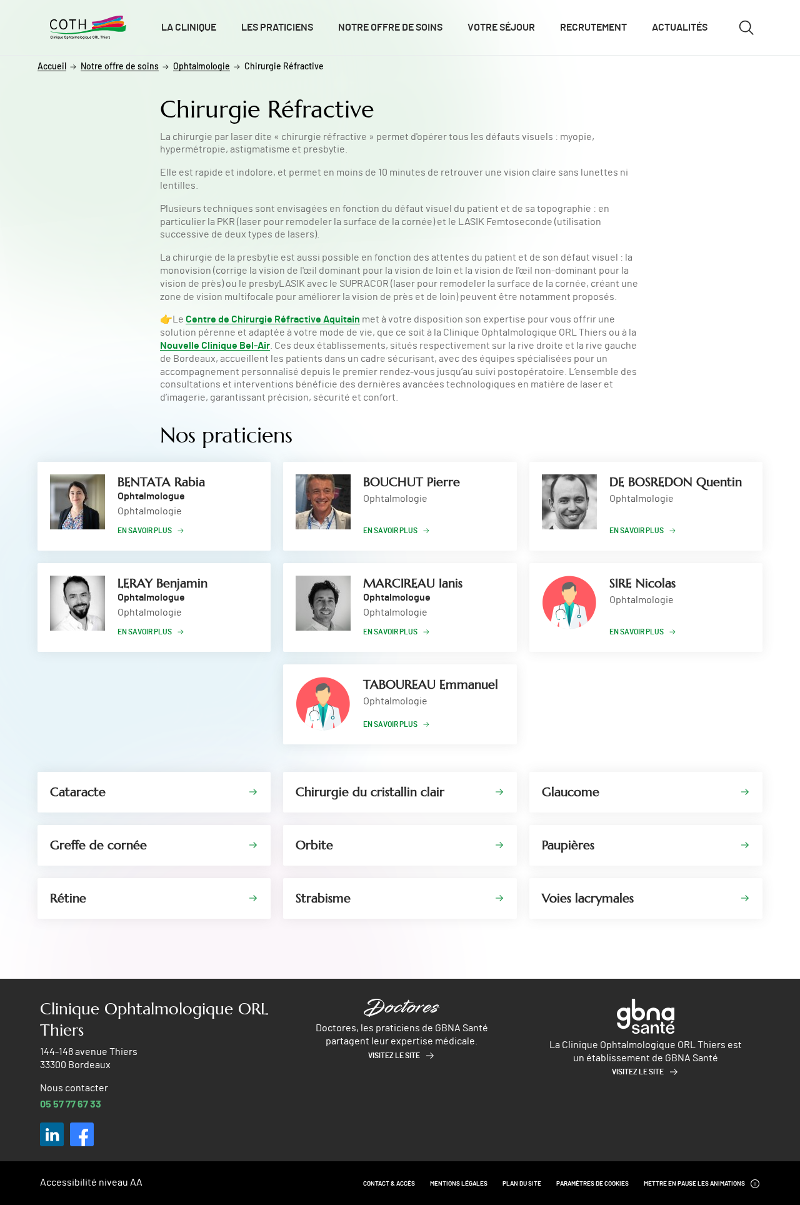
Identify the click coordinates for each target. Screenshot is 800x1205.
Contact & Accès (389, 1184)
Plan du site (521, 1184)
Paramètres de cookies (592, 1184)
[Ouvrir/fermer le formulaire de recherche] (746, 27)
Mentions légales (459, 1184)
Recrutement (593, 27)
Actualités (680, 27)
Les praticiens (277, 27)
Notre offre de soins (390, 27)
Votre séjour (501, 27)
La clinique (188, 27)
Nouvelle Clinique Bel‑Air (215, 346)
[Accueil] (88, 27)
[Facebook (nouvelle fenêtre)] (82, 1134)
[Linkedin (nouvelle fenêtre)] (52, 1134)
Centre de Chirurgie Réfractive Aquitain (273, 319)
